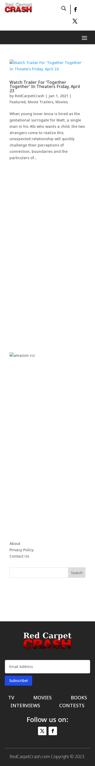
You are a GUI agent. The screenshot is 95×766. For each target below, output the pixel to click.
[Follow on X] (75, 21)
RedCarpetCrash (29, 95)
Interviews (25, 706)
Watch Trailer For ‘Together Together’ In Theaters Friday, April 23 (45, 86)
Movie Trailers (40, 101)
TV (11, 698)
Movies (61, 101)
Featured (18, 101)
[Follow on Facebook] (75, 9)
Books (79, 698)
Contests (71, 706)
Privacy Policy (22, 549)
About (15, 543)
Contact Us (19, 556)
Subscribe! (18, 680)
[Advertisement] (49, 251)
